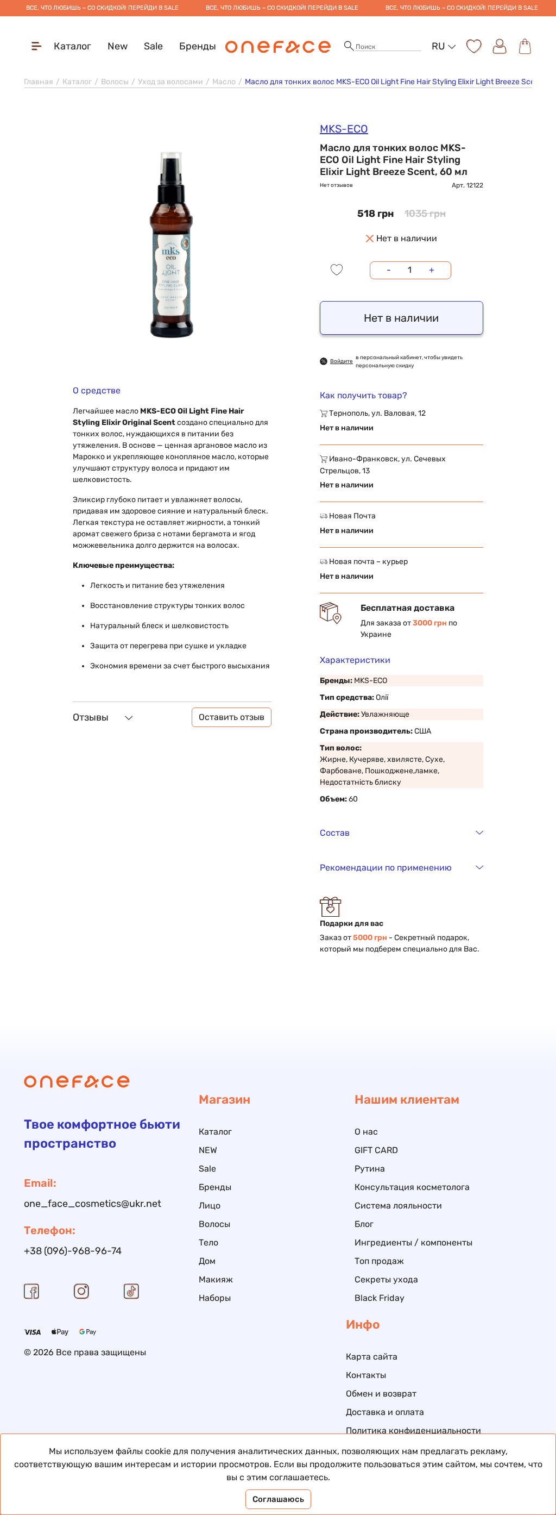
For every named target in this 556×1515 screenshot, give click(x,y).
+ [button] (431, 270)
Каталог (77, 81)
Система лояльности (398, 1205)
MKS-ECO (344, 128)
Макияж (216, 1279)
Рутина (370, 1168)
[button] (349, 46)
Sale (153, 46)
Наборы (215, 1298)
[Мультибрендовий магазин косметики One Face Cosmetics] (278, 46)
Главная (38, 81)
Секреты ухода (386, 1279)
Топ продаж (379, 1261)
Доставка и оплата (385, 1412)
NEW (208, 1150)
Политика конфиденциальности (413, 1430)
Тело (208, 1242)
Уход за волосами (170, 81)
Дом (207, 1261)
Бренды (197, 46)
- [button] (389, 270)
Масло (224, 81)
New (118, 46)
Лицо (209, 1205)
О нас (366, 1131)
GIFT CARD (376, 1150)
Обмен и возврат (381, 1393)
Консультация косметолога (412, 1187)
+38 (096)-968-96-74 (73, 1251)
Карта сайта (371, 1356)
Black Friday (380, 1298)
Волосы (115, 81)
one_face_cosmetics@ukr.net (92, 1204)
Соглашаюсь (278, 1499)
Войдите (341, 361)
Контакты (366, 1375)
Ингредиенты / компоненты (413, 1242)
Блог (364, 1224)
